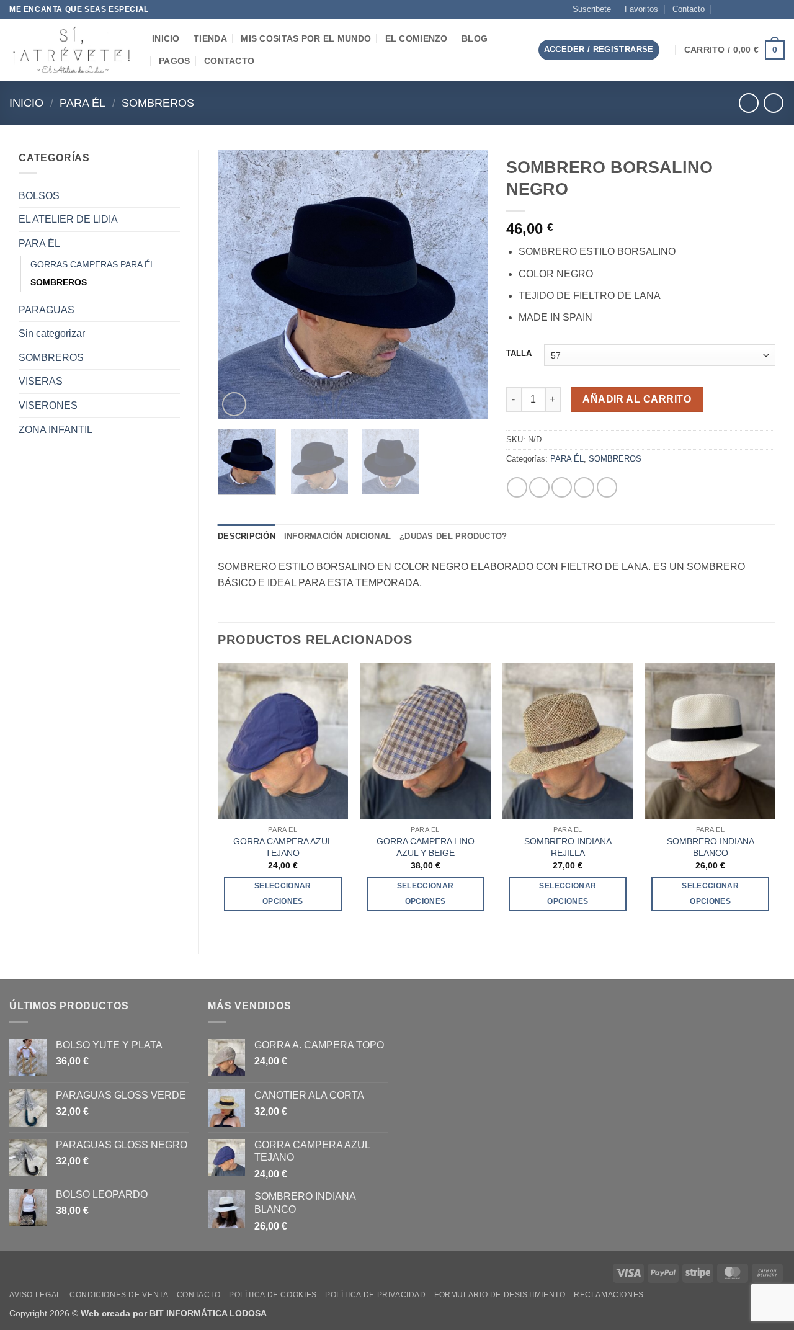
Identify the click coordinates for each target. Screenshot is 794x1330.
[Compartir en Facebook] (517, 487)
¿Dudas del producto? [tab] (453, 536)
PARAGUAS (46, 310)
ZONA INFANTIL (55, 429)
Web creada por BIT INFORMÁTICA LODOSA (174, 1313)
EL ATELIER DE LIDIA (68, 219)
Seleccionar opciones (282, 893)
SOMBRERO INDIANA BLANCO (710, 847)
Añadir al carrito (636, 399)
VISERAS (41, 381)
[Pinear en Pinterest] (584, 487)
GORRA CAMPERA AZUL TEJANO (282, 847)
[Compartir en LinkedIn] (607, 487)
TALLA (519, 353)
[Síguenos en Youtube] (778, 9)
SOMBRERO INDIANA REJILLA (568, 847)
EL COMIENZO (416, 38)
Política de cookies (273, 1294)
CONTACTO (229, 61)
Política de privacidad (375, 1294)
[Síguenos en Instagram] (743, 9)
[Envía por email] (561, 487)
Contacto (688, 9)
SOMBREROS (158, 102)
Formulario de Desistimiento (500, 1294)
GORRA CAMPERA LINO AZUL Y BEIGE (426, 847)
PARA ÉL (82, 102)
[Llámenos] (766, 9)
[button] (519, 50)
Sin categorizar (52, 333)
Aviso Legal (35, 1294)
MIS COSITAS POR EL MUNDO (306, 38)
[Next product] (748, 102)
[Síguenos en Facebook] (731, 9)
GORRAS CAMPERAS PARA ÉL (92, 264)
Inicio (26, 102)
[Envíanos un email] (755, 9)
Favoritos (641, 9)
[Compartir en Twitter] (539, 487)
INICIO (166, 38)
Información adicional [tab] (337, 536)
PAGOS (174, 61)
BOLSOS (39, 195)
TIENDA (210, 38)
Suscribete (592, 9)
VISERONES (48, 405)
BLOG (475, 38)
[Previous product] (773, 102)
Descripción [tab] (246, 536)
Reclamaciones (609, 1294)
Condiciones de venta (118, 1294)
